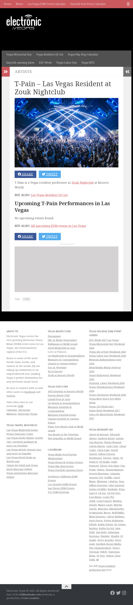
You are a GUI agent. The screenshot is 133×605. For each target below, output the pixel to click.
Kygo (122, 489)
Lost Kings (95, 497)
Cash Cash (112, 446)
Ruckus (93, 528)
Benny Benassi (112, 442)
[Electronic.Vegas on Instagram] (124, 593)
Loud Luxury (104, 501)
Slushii (115, 536)
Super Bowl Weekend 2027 (104, 410)
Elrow (103, 465)
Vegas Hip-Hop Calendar (83, 54)
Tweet (51, 174)
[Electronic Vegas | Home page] (23, 22)
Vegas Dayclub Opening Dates (65, 470)
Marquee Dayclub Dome (62, 414)
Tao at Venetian (57, 367)
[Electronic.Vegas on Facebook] (112, 593)
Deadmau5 (95, 458)
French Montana (99, 473)
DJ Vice (101, 555)
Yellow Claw (113, 555)
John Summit (116, 485)
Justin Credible (97, 489)
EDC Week (45, 62)
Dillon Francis (106, 454)
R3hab (93, 524)
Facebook (29, 392)
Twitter (10, 395)
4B (97, 559)
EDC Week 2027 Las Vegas (104, 340)
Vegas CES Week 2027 (101, 406)
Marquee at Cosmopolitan (63, 359)
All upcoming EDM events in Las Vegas (58, 226)
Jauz (121, 481)
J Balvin (113, 481)
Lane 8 (93, 493)
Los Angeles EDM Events (62, 484)
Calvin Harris (97, 446)
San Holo (101, 532)
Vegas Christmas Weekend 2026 (107, 394)
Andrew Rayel (106, 438)
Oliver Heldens (115, 516)
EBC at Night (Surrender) (62, 340)
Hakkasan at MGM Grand (63, 344)
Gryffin (108, 477)
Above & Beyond (98, 434)
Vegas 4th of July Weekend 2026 (107, 351)
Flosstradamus (114, 469)
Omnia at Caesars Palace (62, 363)
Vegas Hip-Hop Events (61, 466)
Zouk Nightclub (83, 182)
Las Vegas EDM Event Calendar (46, 4)
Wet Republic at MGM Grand (64, 438)
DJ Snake (104, 461)
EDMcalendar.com (30, 594)
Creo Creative (31, 598)
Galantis (115, 473)
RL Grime (120, 524)
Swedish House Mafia (108, 544)
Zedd (92, 559)
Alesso (93, 438)
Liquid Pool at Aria (59, 399)
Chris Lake (103, 450)
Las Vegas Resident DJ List (49, 195)
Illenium (102, 481)
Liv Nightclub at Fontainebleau (66, 355)
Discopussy (54, 336)
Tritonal (94, 551)
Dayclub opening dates (20, 62)
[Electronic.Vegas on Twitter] (118, 593)
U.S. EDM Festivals (58, 492)
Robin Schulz (105, 524)
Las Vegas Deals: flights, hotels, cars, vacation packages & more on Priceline (24, 441)
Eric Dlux (113, 465)
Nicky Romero (97, 516)
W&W (103, 551)
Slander (105, 536)
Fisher (100, 469)
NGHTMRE (118, 512)
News (19, 4)
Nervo (107, 512)
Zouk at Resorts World (61, 375)
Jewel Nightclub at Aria (61, 348)
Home (7, 4)
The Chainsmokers (100, 547)
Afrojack (115, 434)
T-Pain (26, 299)
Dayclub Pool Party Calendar (88, 4)
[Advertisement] (66, 269)
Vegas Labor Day (66, 62)
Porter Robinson (113, 520)
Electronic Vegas (27, 414)
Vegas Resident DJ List (49, 54)
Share (27, 174)
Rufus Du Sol (106, 528)
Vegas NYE (88, 62)
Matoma (103, 508)
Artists (23, 71)
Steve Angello (105, 540)
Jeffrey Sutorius (98, 485)
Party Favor (96, 520)
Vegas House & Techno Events (65, 462)
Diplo (116, 458)
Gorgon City (96, 477)
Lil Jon (102, 493)
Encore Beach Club (59, 395)
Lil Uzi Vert (113, 493)
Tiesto (116, 547)
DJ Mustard (95, 512)
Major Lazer (105, 504)
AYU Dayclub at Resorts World (65, 391)
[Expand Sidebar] (6, 72)
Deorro (107, 458)
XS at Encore (55, 371)
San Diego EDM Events (61, 488)
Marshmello (116, 508)
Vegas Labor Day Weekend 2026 (107, 355)
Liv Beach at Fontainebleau (64, 403)
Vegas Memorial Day (19, 54)
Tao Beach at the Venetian (63, 434)
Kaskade (113, 489)
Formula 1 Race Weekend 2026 (107, 383)
